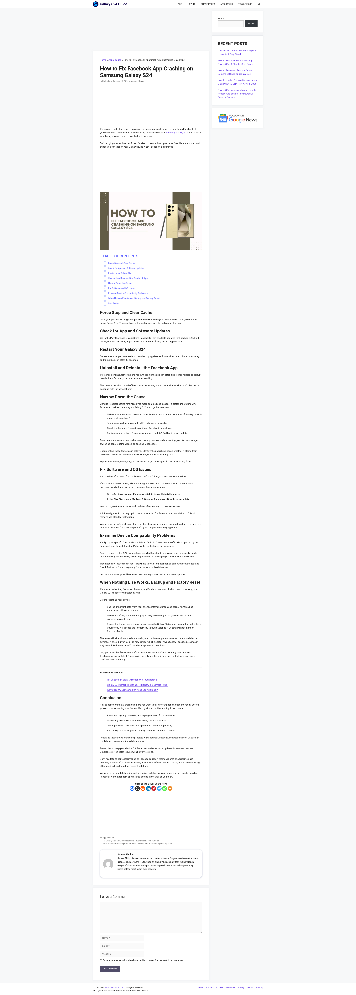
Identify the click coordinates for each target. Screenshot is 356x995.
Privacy (241, 987)
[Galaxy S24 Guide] (96, 4)
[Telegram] (159, 788)
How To (192, 4)
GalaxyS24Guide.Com (114, 987)
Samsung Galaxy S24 (177, 132)
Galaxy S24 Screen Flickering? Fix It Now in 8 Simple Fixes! (137, 684)
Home (179, 4)
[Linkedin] (148, 788)
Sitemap (259, 987)
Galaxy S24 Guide (113, 4)
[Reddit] (142, 788)
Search (221, 18)
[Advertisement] (151, 30)
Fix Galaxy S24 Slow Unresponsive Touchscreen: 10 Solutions (131, 841)
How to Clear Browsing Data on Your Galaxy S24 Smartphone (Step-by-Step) (137, 844)
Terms (250, 987)
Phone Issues (208, 4)
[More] (170, 788)
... (119, 872)
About (200, 987)
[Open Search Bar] (259, 4)
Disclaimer (230, 987)
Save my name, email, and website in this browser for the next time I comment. (144, 960)
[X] (137, 788)
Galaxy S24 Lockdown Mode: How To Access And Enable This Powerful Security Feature (237, 94)
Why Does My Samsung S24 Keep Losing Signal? (132, 689)
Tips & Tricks (245, 4)
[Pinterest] (153, 788)
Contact (210, 987)
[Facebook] (132, 788)
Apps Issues (226, 4)
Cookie (219, 987)
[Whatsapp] (164, 788)
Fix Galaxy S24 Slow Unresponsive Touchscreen (132, 679)
